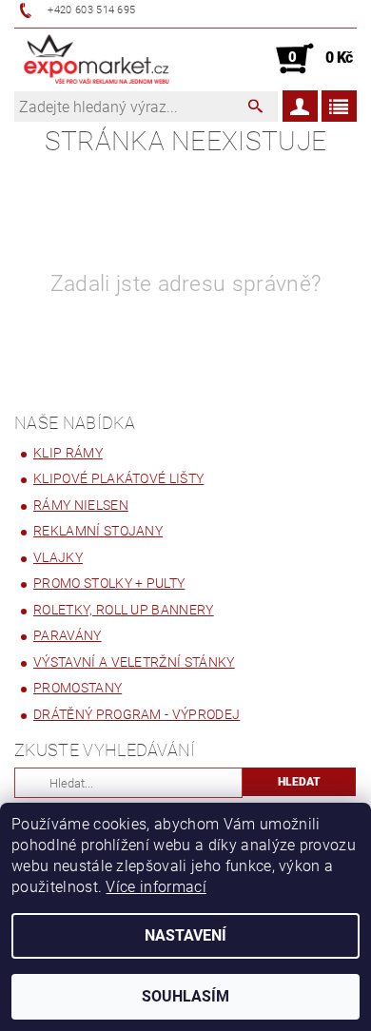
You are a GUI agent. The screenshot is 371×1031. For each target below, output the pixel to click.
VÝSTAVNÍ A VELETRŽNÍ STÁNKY (134, 662)
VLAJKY (58, 557)
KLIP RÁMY (68, 452)
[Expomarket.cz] (96, 59)
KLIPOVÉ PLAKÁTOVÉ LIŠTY (118, 478)
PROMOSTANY (77, 687)
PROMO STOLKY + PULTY (109, 583)
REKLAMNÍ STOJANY (98, 530)
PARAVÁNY (67, 635)
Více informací (155, 887)
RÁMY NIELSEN (80, 505)
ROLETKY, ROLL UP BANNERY (123, 609)
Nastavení (185, 935)
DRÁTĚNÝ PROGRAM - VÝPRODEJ (136, 714)
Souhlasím (185, 996)
